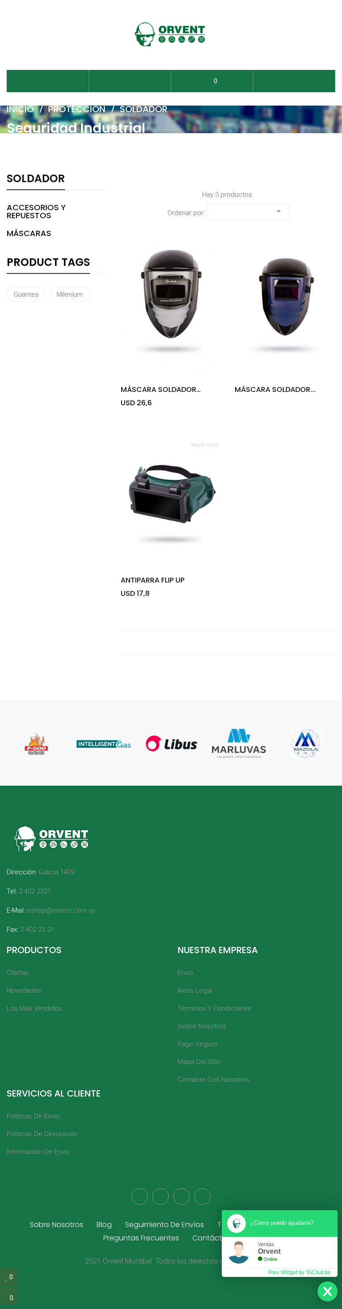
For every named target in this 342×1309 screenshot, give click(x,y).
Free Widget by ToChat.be (299, 1272)
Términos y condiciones (214, 1008)
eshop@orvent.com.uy (61, 910)
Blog (104, 1224)
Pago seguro (197, 1044)
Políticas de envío (33, 1116)
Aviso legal (195, 991)
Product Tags (48, 263)
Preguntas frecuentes (141, 1238)
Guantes (26, 294)
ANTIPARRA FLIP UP (152, 580)
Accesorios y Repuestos (36, 212)
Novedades (24, 991)
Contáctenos (215, 1238)
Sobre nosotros (202, 1026)
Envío (185, 973)
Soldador (36, 179)
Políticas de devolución (42, 1134)
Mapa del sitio (199, 1062)
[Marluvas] (239, 744)
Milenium (70, 294)
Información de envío (38, 1152)
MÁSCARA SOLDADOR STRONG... (158, 390)
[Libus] (171, 744)
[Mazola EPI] (306, 744)
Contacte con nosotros (213, 1080)
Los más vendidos (34, 1008)
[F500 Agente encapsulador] (36, 744)
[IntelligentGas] (104, 744)
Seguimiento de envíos (164, 1224)
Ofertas (18, 973)
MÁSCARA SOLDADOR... (275, 390)
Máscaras (29, 233)
